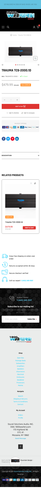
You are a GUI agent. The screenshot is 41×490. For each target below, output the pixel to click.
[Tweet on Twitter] (8, 139)
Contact (20, 404)
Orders (20, 415)
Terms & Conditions (20, 401)
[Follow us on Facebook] (20, 446)
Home (15, 35)
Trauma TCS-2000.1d (14, 222)
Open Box (20, 358)
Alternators (20, 371)
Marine (20, 385)
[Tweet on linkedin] (17, 139)
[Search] (8, 27)
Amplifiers (20, 366)
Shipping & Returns (20, 399)
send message (20, 438)
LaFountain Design (25, 460)
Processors (20, 382)
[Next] (38, 65)
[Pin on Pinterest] (12, 139)
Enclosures (20, 377)
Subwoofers (20, 363)
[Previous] (3, 65)
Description (7, 155)
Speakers (20, 369)
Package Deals (20, 360)
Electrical (20, 374)
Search (20, 396)
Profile (20, 418)
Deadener (20, 380)
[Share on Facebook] (4, 139)
